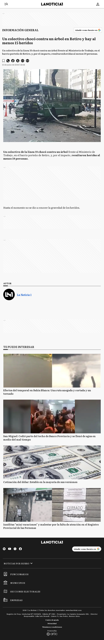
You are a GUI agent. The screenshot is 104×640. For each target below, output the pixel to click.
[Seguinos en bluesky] (4, 549)
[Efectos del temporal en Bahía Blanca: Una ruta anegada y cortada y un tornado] (52, 371)
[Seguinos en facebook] (20, 549)
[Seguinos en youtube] (9, 549)
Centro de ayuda (52, 620)
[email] (22, 60)
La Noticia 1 (24, 294)
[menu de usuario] (98, 4)
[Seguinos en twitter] (15, 549)
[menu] (6, 4)
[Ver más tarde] (3, 60)
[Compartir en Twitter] (17, 60)
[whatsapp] (8, 60)
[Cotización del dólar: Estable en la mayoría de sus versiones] (52, 462)
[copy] (27, 60)
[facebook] (12, 60)
